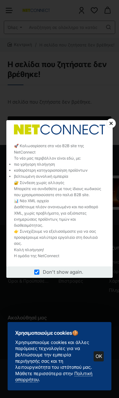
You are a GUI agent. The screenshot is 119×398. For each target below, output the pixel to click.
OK (99, 356)
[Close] (111, 123)
